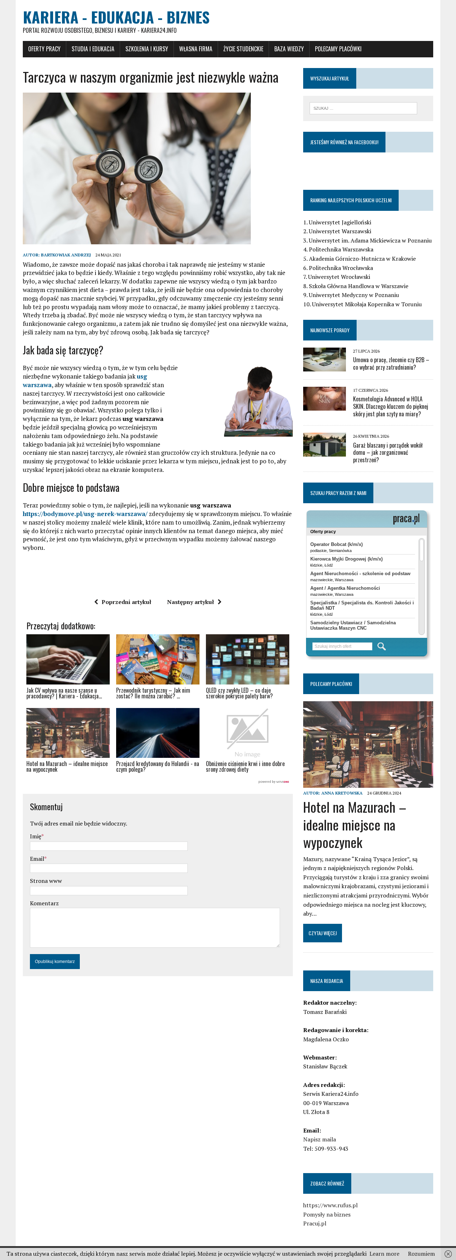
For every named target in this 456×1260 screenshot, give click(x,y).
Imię (35, 836)
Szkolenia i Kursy (146, 49)
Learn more (384, 1254)
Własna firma (195, 49)
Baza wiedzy (289, 49)
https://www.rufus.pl (330, 1205)
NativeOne (158, 782)
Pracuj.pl (314, 1223)
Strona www (46, 881)
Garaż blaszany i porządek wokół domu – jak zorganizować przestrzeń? (388, 452)
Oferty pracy (44, 49)
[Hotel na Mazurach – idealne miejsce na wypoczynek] (368, 783)
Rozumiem (421, 1254)
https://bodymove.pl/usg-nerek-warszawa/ (85, 514)
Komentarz (44, 903)
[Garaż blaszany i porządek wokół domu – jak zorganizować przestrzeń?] (324, 452)
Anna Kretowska (342, 793)
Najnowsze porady (329, 330)
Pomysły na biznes (327, 1214)
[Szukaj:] (363, 107)
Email (37, 859)
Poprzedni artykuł (126, 602)
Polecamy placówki (338, 49)
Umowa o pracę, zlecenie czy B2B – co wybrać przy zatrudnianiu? (391, 363)
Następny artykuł (190, 602)
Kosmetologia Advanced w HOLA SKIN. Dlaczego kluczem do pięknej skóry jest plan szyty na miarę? (390, 406)
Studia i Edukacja (93, 49)
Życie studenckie (243, 49)
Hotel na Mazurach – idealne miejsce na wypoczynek (354, 824)
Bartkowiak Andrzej (66, 254)
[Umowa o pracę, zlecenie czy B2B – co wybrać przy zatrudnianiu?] (324, 366)
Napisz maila (319, 1139)
